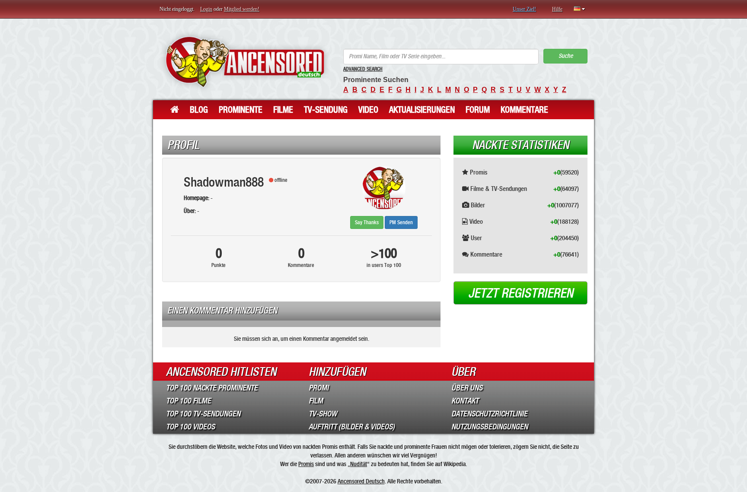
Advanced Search (363, 69)
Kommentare (524, 109)
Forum (478, 109)
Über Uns (466, 388)
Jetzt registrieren (520, 293)
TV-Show (323, 414)
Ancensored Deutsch (361, 481)
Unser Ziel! (524, 9)
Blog (199, 109)
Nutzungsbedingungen (489, 427)
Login (206, 9)
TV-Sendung (326, 109)
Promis (306, 463)
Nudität (358, 463)
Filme (283, 109)
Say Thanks (367, 222)
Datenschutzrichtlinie (489, 414)
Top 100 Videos (190, 427)
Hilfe (557, 9)
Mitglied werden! (241, 9)
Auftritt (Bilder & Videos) (352, 427)
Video (368, 109)
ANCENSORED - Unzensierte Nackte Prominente (245, 61)
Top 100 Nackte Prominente (212, 388)
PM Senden (401, 222)
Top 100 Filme (188, 401)
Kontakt (465, 401)
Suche (566, 56)
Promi (319, 388)
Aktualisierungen (422, 109)
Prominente (240, 109)
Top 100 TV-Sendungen (203, 414)
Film (316, 401)
